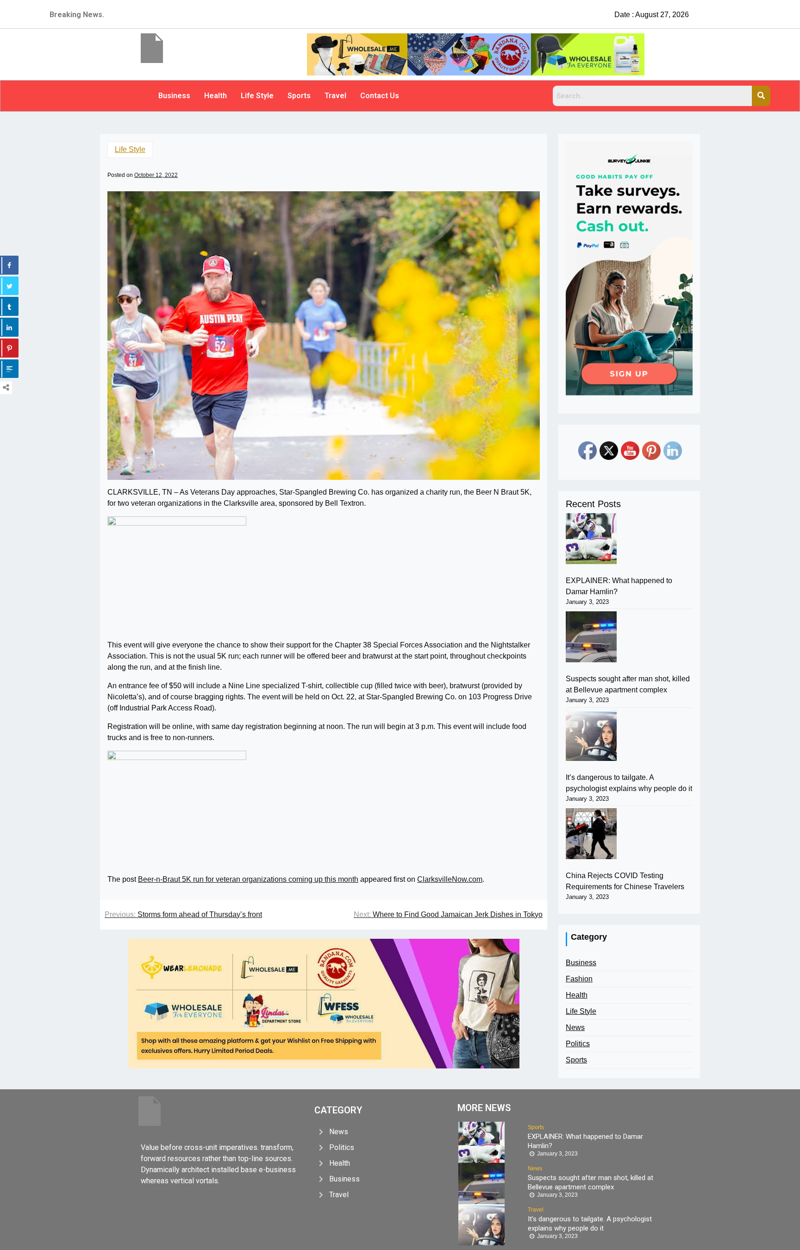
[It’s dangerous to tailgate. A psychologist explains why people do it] (591, 735)
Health (215, 95)
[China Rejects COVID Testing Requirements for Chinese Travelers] (591, 833)
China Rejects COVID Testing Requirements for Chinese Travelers (625, 881)
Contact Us (379, 95)
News (575, 1027)
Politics (578, 1044)
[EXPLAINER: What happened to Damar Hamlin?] (591, 538)
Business (174, 95)
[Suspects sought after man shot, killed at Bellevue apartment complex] (591, 636)
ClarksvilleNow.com (449, 879)
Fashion (579, 979)
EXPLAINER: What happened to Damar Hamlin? (619, 586)
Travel (335, 95)
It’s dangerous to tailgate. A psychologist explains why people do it (629, 782)
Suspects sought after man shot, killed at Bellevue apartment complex (628, 684)
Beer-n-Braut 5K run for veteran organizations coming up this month (248, 879)
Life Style (257, 95)
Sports (299, 95)
